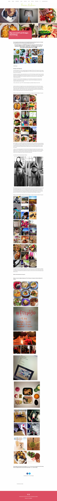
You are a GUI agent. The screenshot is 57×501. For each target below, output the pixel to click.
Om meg (9, 1)
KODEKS (30, 498)
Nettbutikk (36, 1)
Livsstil (21, 1)
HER (36, 47)
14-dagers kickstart (45, 1)
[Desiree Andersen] (28, 4)
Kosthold (25, 1)
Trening (13, 1)
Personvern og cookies (34, 496)
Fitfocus (32, 1)
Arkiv (29, 1)
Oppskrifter (17, 1)
